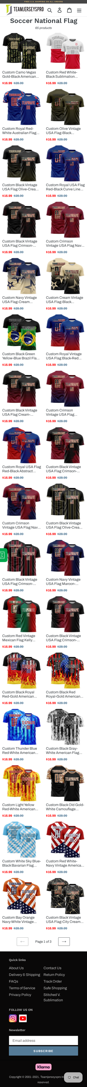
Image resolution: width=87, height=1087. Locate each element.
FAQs (13, 981)
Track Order (53, 981)
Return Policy (54, 975)
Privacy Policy (20, 995)
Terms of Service (22, 988)
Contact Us (52, 968)
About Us (16, 968)
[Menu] (79, 10)
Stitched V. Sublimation (53, 997)
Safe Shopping (55, 988)
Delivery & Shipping (24, 975)
